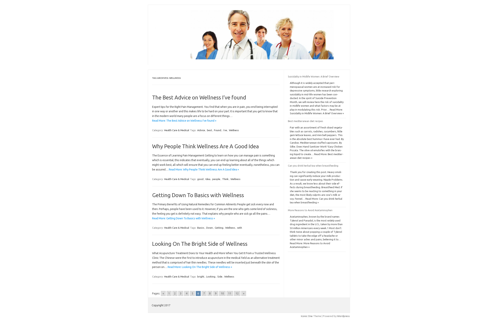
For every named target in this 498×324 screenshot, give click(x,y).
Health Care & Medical (176, 130)
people (216, 179)
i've (225, 130)
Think (225, 179)
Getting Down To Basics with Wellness (198, 195)
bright (200, 276)
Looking (210, 276)
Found (217, 130)
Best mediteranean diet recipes (305, 121)
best (209, 130)
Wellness (234, 130)
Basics (200, 227)
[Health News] (242, 58)
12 (237, 293)
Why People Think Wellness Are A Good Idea (205, 146)
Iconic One (307, 316)
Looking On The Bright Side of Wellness (199, 244)
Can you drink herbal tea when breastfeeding (313, 165)
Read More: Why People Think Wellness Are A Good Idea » (204, 169)
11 (229, 293)
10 (222, 293)
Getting (219, 227)
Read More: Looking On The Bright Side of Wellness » (200, 267)
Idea (207, 179)
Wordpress (343, 316)
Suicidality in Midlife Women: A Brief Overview (313, 76)
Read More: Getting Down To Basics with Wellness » (183, 218)
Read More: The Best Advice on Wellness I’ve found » (184, 120)
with (239, 227)
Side (219, 276)
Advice (201, 130)
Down (209, 227)
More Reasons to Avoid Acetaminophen (310, 210)
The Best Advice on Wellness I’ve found (199, 97)
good (200, 179)
